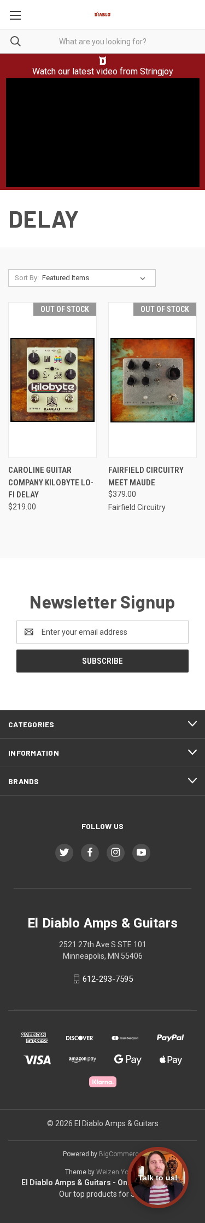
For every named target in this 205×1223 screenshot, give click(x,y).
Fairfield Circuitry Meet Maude (146, 476)
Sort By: (27, 278)
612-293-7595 (108, 979)
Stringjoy (156, 71)
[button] (103, 60)
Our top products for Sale (102, 1194)
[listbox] (95, 278)
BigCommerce (121, 1154)
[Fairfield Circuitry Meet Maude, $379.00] (152, 380)
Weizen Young (118, 1172)
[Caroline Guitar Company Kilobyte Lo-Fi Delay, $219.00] (52, 380)
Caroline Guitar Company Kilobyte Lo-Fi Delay (50, 482)
